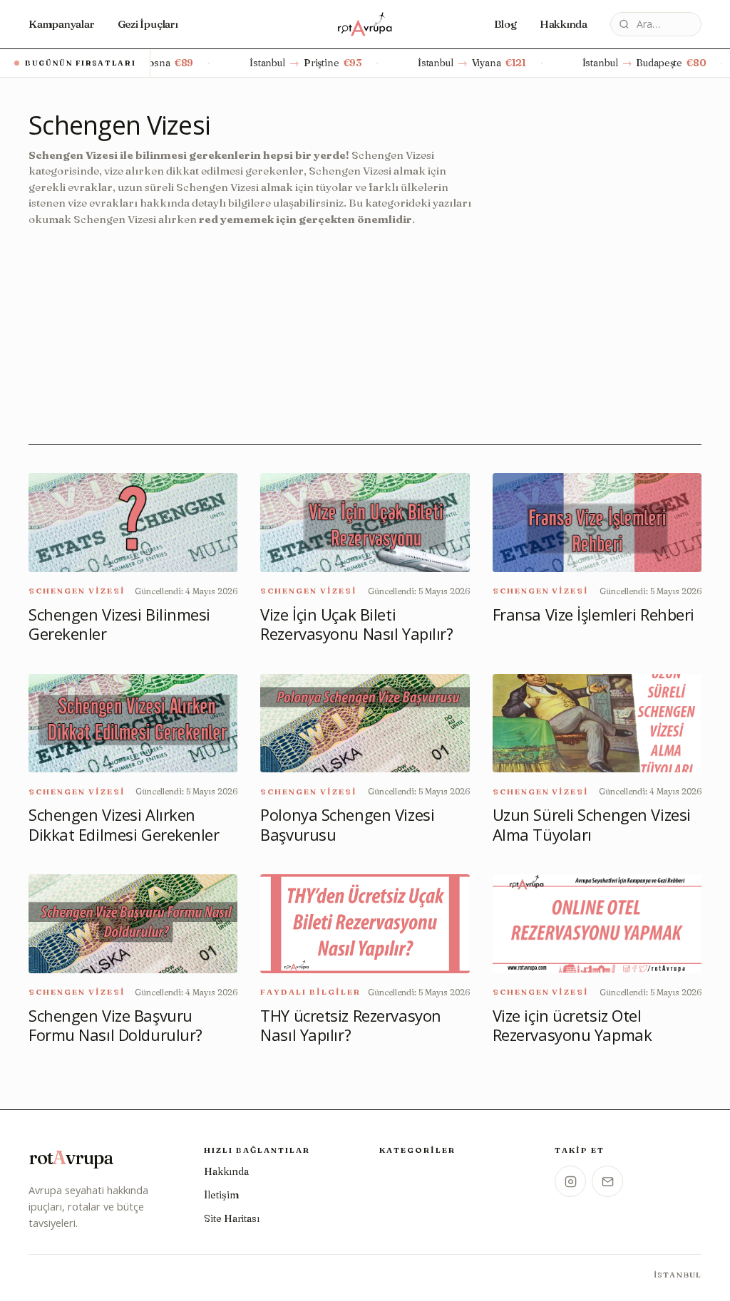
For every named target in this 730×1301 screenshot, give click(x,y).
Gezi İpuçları (148, 24)
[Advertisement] (257, 327)
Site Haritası (231, 1218)
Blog (505, 24)
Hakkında (563, 24)
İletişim (221, 1194)
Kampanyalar (62, 24)
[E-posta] (607, 1181)
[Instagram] (570, 1181)
